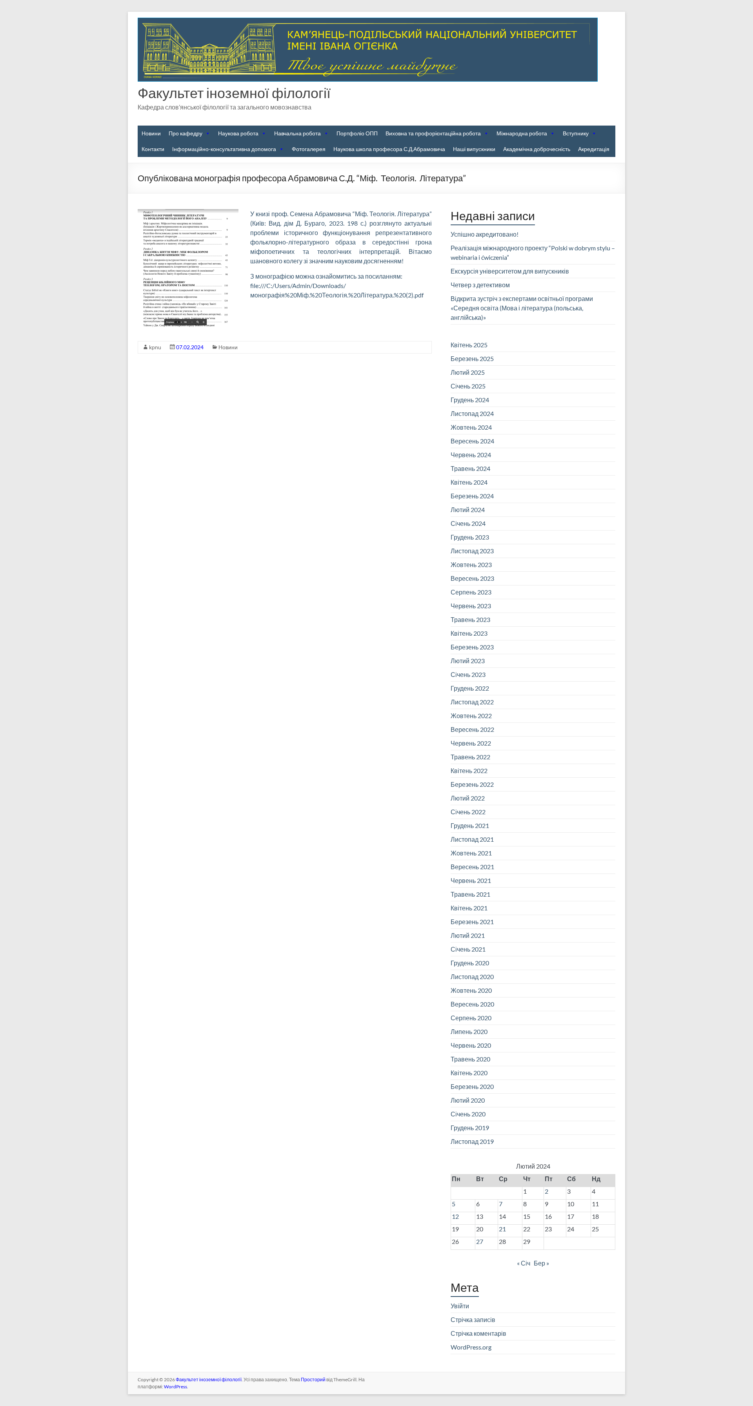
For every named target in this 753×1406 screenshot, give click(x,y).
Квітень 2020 (469, 1072)
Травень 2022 (470, 756)
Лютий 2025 (468, 372)
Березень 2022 (472, 784)
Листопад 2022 (472, 702)
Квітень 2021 (469, 908)
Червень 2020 (471, 1045)
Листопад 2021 (472, 839)
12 (455, 1216)
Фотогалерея (309, 149)
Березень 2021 (472, 921)
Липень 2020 (469, 1031)
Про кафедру (185, 133)
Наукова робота (238, 133)
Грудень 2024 (470, 399)
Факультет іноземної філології (234, 92)
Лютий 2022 (468, 798)
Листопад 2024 (472, 413)
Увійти (460, 1305)
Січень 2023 (468, 674)
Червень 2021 (471, 880)
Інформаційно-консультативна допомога (224, 149)
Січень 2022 (468, 811)
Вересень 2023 (472, 578)
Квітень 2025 (469, 344)
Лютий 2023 (468, 660)
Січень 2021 (468, 949)
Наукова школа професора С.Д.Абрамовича (389, 149)
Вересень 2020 (472, 1004)
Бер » (541, 1263)
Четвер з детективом (480, 284)
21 (502, 1229)
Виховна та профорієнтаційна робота (433, 133)
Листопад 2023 (472, 550)
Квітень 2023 (469, 633)
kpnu (155, 347)
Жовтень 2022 (471, 715)
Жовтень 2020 (471, 990)
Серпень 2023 (471, 592)
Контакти (153, 149)
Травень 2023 (470, 619)
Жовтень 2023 (471, 564)
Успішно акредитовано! (484, 234)
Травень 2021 (470, 894)
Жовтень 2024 (471, 427)
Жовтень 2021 (471, 853)
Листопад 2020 (472, 976)
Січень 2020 (468, 1114)
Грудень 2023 (470, 537)
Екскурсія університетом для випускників (510, 271)
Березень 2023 (472, 647)
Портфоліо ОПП (357, 133)
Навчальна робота (297, 133)
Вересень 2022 (472, 729)
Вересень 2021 (472, 866)
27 (479, 1241)
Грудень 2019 (470, 1127)
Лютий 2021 (468, 935)
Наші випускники (474, 149)
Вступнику (576, 133)
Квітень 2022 (469, 770)
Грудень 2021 (470, 825)
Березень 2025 (472, 358)
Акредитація (593, 149)
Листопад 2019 (472, 1141)
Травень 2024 (470, 468)
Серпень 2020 (471, 1017)
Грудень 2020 (470, 963)
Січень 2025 (468, 386)
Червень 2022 (471, 743)
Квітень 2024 (469, 482)
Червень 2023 (471, 605)
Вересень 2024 (472, 441)
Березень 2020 (472, 1086)
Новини (151, 133)
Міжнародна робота (522, 133)
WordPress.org (471, 1347)
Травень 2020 (470, 1059)
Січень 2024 (468, 523)
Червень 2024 (471, 454)
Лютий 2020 (468, 1100)
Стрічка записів (473, 1319)
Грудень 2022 (470, 688)
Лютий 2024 (468, 509)
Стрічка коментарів (478, 1333)
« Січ (523, 1263)
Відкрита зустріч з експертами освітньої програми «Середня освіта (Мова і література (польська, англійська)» (522, 308)
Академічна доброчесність (536, 149)
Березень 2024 (472, 496)
